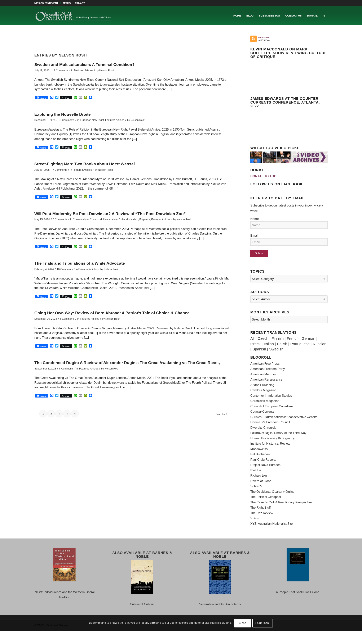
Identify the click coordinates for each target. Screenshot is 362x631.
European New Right (92, 120)
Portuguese (300, 344)
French (293, 338)
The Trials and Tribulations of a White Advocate (79, 263)
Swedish (276, 349)
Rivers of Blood (260, 481)
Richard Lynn (259, 475)
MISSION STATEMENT (46, 3)
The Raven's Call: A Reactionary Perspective (281, 502)
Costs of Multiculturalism (104, 219)
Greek (255, 344)
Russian (319, 344)
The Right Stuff (260, 507)
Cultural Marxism (128, 219)
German (308, 338)
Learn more (262, 623)
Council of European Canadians (271, 406)
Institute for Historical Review (270, 443)
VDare (254, 518)
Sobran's (256, 486)
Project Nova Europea (265, 465)
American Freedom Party (267, 369)
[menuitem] (47, 3)
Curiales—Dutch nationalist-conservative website (283, 417)
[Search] (324, 15)
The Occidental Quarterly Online (272, 491)
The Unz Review (261, 513)
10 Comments (66, 120)
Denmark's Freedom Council (270, 422)
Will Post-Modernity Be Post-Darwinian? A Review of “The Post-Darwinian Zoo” (110, 214)
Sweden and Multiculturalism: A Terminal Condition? (84, 64)
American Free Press (265, 363)
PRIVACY (80, 3)
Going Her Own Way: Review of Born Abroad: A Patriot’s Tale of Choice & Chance (112, 313)
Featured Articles (83, 70)
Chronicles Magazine (264, 401)
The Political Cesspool (265, 497)
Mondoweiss (259, 449)
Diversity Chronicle (263, 427)
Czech (263, 338)
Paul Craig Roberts (263, 459)
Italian (269, 344)
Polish (282, 344)
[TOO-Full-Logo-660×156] (73, 15)
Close (242, 623)
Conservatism (81, 219)
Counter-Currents (262, 411)
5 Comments (67, 318)
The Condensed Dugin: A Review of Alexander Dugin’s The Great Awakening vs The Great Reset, (127, 362)
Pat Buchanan (260, 454)
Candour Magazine (263, 390)
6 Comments (60, 219)
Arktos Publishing (262, 385)
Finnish (278, 338)
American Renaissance (266, 379)
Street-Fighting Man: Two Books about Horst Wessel (84, 164)
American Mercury (263, 374)
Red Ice (255, 470)
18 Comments (60, 70)
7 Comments (60, 169)
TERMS (67, 3)
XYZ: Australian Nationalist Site (271, 523)
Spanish (259, 349)
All (252, 338)
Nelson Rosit (106, 70)
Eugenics (144, 219)
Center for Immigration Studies (271, 395)
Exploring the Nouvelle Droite (62, 114)
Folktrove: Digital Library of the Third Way (278, 433)
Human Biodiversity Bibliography (272, 438)
